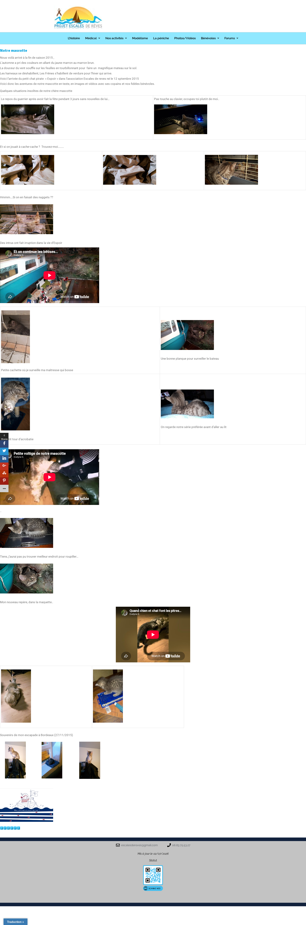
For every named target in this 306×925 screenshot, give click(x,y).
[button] (93, 38)
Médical (91, 38)
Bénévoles (208, 38)
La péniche (161, 38)
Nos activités (114, 38)
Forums (229, 38)
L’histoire (74, 38)
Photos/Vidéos (185, 38)
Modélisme (140, 38)
